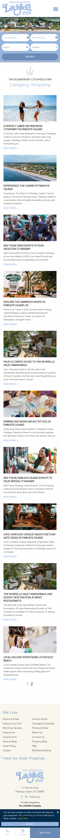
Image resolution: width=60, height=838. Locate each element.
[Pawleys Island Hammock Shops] (30, 284)
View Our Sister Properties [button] (24, 758)
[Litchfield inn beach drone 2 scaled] (30, 168)
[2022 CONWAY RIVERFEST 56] (30, 228)
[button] (56, 9)
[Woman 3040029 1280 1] (30, 639)
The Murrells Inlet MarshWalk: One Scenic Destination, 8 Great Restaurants (27, 597)
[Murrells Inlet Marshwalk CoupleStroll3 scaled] (30, 344)
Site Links (10, 712)
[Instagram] (22, 796)
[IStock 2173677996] (30, 108)
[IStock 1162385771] (30, 404)
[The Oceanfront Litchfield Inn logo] (17, 9)
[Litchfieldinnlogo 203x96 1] (30, 776)
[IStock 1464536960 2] (30, 516)
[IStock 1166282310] (30, 460)
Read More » (10, 148)
